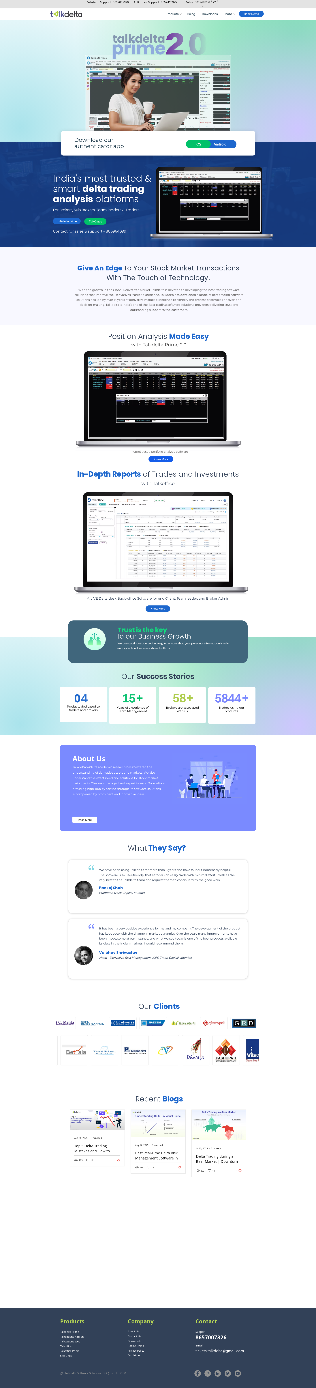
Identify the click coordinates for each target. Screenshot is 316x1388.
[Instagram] (207, 1373)
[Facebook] (197, 1373)
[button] (173, 14)
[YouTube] (238, 1373)
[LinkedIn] (218, 1373)
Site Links (66, 1355)
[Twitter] (228, 1373)
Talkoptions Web (70, 1341)
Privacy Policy (136, 1350)
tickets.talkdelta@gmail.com (219, 1351)
